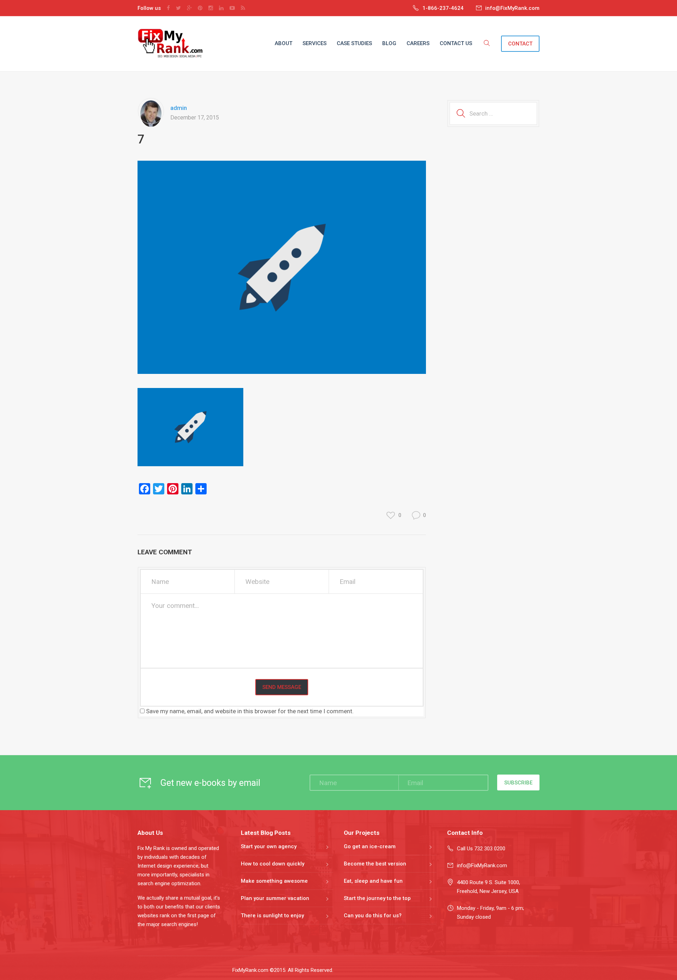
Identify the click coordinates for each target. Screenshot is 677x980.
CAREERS (418, 43)
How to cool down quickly (272, 864)
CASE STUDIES (354, 43)
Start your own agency (269, 846)
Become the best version (375, 864)
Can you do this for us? (373, 915)
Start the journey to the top (377, 898)
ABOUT (283, 43)
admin (178, 107)
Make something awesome (274, 881)
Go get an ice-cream (370, 846)
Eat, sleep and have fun (373, 881)
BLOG (389, 43)
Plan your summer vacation (275, 898)
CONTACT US (456, 43)
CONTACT (520, 44)
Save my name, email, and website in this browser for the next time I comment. (250, 711)
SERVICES (315, 43)
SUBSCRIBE (518, 782)
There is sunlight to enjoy (272, 915)
